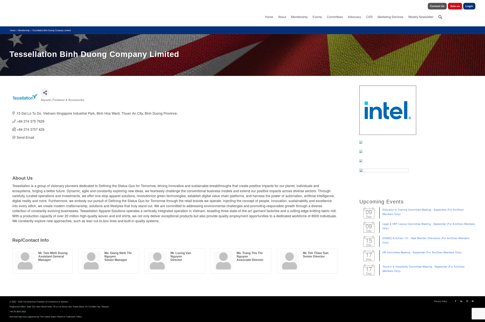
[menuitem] (437, 6)
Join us (455, 6)
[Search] (440, 16)
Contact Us (437, 6)
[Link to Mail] (473, 301)
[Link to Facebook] (455, 301)
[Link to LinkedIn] (461, 301)
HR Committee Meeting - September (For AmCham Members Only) (422, 252)
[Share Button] (45, 92)
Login (469, 6)
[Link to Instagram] (467, 301)
